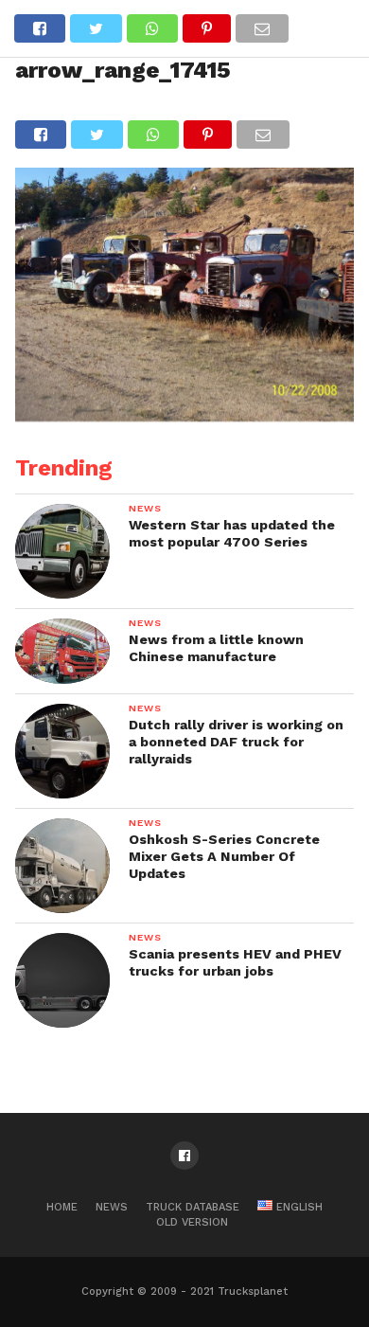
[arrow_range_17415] (184, 415)
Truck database (192, 1207)
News (112, 1207)
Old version (192, 1222)
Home (62, 1207)
